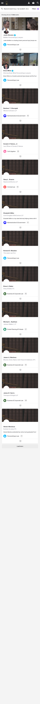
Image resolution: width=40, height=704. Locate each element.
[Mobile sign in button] (29, 3)
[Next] (35, 29)
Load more (20, 446)
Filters (34, 9)
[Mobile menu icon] (2, 3)
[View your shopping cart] (33, 3)
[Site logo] (7, 3)
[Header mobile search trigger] (38, 3)
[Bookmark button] (20, 49)
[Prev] (4, 29)
